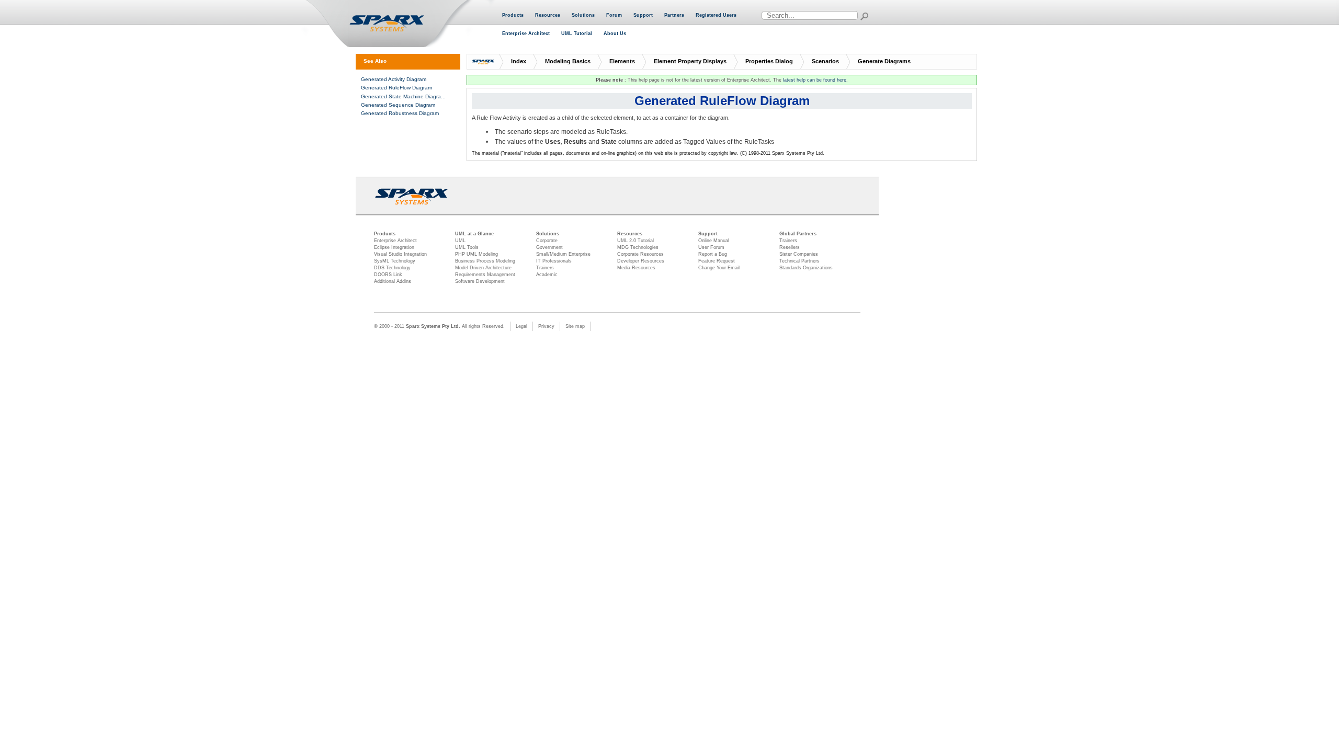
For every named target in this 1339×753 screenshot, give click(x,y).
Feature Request (716, 261)
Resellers (789, 247)
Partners (674, 15)
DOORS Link (388, 274)
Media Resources (636, 267)
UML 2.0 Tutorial (635, 240)
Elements (622, 61)
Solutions (583, 15)
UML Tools (467, 247)
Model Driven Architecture (483, 267)
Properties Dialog (769, 61)
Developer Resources (640, 261)
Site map (575, 326)
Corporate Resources (640, 254)
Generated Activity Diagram (393, 79)
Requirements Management (485, 274)
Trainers (545, 267)
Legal (521, 326)
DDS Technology (392, 267)
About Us (615, 33)
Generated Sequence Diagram (398, 105)
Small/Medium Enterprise (563, 254)
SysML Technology (394, 261)
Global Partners (797, 233)
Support (643, 15)
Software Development (480, 281)
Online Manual (713, 240)
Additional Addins (392, 281)
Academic (547, 274)
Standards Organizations (806, 267)
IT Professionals (554, 261)
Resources (547, 15)
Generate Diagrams (884, 61)
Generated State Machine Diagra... (403, 96)
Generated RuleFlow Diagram (396, 87)
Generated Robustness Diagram (400, 113)
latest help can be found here (814, 80)
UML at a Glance (474, 233)
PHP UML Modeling (476, 254)
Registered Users (716, 15)
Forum (614, 15)
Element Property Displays (690, 61)
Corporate (547, 240)
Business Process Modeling (485, 261)
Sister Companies (798, 254)
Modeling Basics (568, 61)
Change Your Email (719, 267)
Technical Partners (799, 261)
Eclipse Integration (394, 247)
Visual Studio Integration (400, 254)
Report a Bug (712, 254)
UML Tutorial (576, 33)
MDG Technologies (638, 247)
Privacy (546, 326)
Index (518, 61)
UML (460, 240)
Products (513, 15)
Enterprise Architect (526, 33)
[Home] (400, 24)
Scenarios (825, 61)
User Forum (711, 247)
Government (549, 247)
